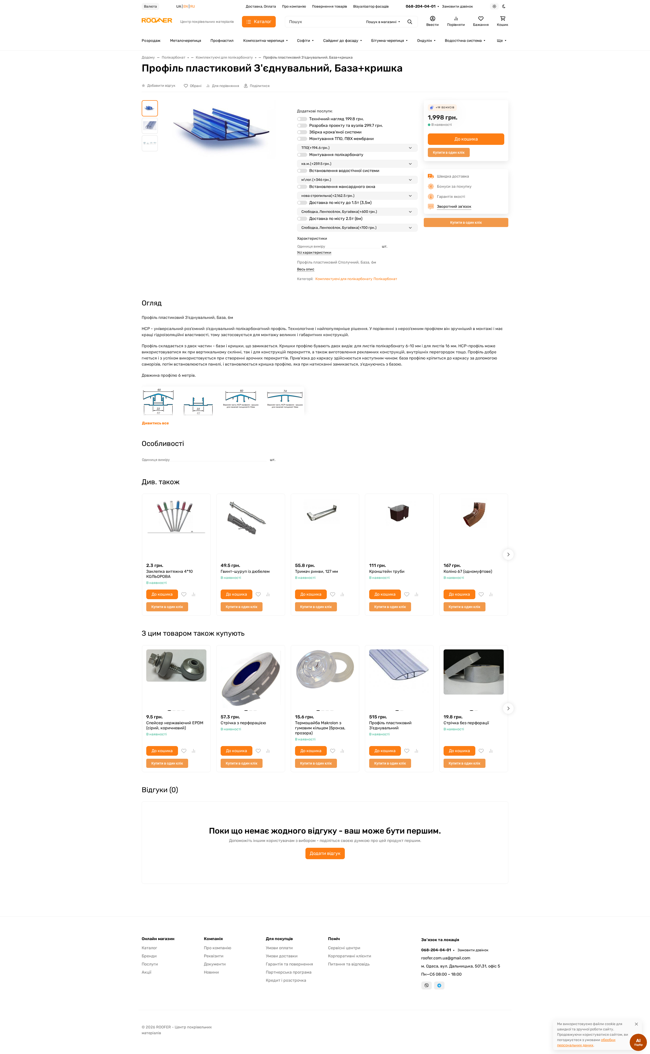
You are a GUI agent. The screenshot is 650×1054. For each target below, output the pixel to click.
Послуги (150, 964)
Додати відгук (325, 853)
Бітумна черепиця (387, 40)
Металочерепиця (185, 40)
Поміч (334, 939)
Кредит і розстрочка (286, 980)
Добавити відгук (161, 85)
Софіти (303, 40)
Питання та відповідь (349, 964)
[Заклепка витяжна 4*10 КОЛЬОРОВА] (176, 528)
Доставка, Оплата (261, 6)
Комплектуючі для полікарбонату (343, 279)
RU (192, 6)
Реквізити (213, 956)
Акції (146, 972)
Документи (215, 964)
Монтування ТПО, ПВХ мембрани (341, 138)
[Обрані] (184, 594)
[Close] (636, 1024)
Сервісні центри (344, 947)
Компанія (213, 939)
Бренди (149, 956)
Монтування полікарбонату (336, 154)
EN (185, 6)
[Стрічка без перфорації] (474, 679)
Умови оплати (279, 947)
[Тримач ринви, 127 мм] (325, 528)
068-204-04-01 (420, 6)
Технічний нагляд (336, 118)
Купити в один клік (449, 152)
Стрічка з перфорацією (243, 722)
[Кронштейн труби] (399, 528)
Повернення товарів (329, 6)
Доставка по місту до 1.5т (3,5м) (340, 202)
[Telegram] (439, 985)
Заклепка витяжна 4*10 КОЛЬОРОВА (169, 574)
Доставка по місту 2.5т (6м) (335, 218)
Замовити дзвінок (457, 6)
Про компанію (294, 6)
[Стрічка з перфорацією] (251, 679)
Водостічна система (463, 40)
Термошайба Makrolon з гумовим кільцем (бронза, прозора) (320, 727)
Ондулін (424, 40)
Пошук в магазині (381, 22)
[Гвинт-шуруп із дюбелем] (251, 528)
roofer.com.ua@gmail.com (445, 958)
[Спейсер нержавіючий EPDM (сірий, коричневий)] (176, 679)
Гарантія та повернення (289, 964)
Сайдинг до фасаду (340, 40)
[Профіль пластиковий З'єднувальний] (399, 679)
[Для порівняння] (193, 594)
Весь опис (305, 269)
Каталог (149, 947)
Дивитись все (155, 423)
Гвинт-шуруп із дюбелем (245, 571)
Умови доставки (282, 956)
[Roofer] (157, 21)
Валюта (150, 6)
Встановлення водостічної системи (344, 170)
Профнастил (222, 40)
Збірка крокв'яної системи (335, 132)
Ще (500, 40)
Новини (211, 972)
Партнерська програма (289, 972)
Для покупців (279, 939)
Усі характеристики (314, 252)
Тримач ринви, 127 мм (316, 571)
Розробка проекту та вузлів (346, 125)
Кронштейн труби (386, 571)
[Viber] (426, 985)
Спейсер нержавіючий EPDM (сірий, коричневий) (174, 725)
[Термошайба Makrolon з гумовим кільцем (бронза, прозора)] (325, 679)
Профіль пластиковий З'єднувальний (390, 725)
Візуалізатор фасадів (371, 6)
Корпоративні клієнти (349, 956)
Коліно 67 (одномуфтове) (468, 571)
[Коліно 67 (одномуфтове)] (474, 528)
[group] (228, 174)
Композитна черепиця (263, 40)
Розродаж (151, 40)
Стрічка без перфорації (466, 722)
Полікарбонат (385, 279)
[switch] (302, 119)
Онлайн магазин (158, 939)
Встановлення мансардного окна (342, 186)
